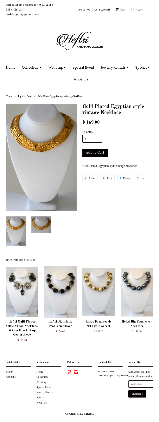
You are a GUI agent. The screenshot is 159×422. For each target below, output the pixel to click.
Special (141, 67)
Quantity (87, 132)
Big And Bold (25, 96)
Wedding (56, 67)
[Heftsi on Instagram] (76, 372)
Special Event (83, 67)
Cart (122, 10)
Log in (82, 10)
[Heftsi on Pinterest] (69, 372)
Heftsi (89, 413)
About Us (81, 79)
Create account (101, 10)
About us (11, 376)
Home (10, 67)
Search (9, 371)
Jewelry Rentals (113, 67)
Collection (30, 67)
